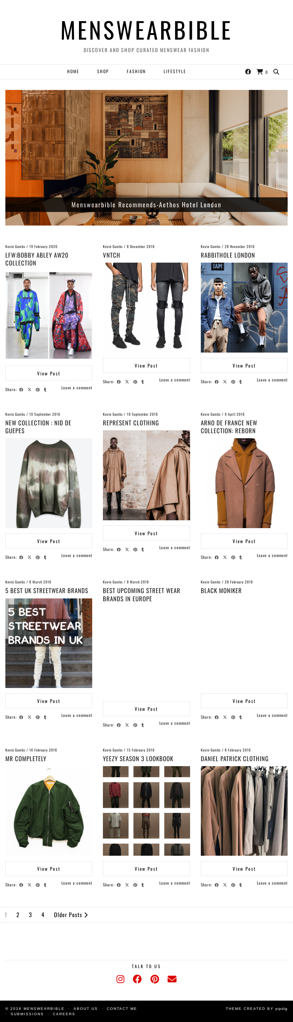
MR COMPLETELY (25, 758)
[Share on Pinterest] (39, 389)
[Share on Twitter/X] (31, 389)
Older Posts (69, 914)
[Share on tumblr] (46, 389)
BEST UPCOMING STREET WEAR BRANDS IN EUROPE (141, 594)
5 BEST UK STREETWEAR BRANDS (46, 590)
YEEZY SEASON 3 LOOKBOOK (138, 758)
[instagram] (120, 979)
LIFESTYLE (175, 71)
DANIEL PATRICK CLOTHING (235, 758)
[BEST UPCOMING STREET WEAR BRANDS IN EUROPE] (146, 651)
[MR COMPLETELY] (48, 811)
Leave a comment (76, 387)
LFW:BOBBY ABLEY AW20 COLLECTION (37, 259)
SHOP (103, 71)
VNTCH (111, 255)
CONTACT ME (122, 1009)
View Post (48, 373)
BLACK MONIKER (221, 590)
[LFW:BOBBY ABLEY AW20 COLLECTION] (48, 315)
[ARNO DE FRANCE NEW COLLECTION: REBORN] (244, 483)
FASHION (136, 71)
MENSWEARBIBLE (146, 29)
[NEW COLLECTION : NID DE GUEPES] (48, 483)
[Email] (172, 979)
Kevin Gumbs (15, 246)
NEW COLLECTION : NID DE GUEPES (38, 426)
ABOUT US (86, 1009)
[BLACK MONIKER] (244, 643)
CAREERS (64, 1014)
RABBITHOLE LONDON (228, 255)
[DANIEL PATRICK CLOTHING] (244, 811)
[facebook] (137, 979)
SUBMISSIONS (27, 1014)
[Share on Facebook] (22, 389)
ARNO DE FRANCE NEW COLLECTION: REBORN (229, 426)
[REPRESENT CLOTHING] (146, 475)
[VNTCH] (146, 308)
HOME (73, 71)
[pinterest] (154, 979)
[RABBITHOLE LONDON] (244, 308)
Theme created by (257, 1009)
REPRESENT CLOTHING (131, 422)
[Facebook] (248, 71)
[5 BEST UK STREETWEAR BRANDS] (48, 643)
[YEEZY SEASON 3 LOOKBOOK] (146, 811)
